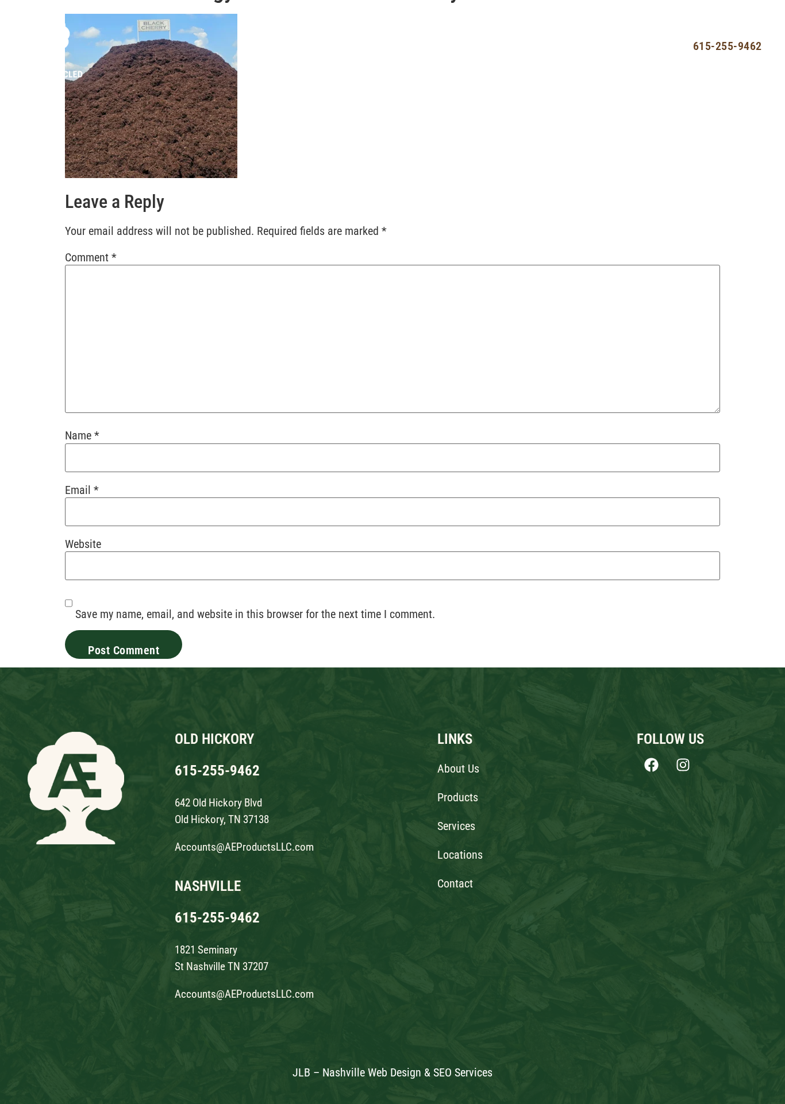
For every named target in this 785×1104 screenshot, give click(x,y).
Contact (555, 46)
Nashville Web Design (371, 1072)
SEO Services (462, 1072)
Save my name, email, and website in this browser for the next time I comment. (255, 614)
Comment (91, 257)
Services (435, 46)
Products (376, 46)
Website (83, 544)
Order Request (624, 46)
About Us (316, 46)
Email (82, 490)
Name (82, 435)
